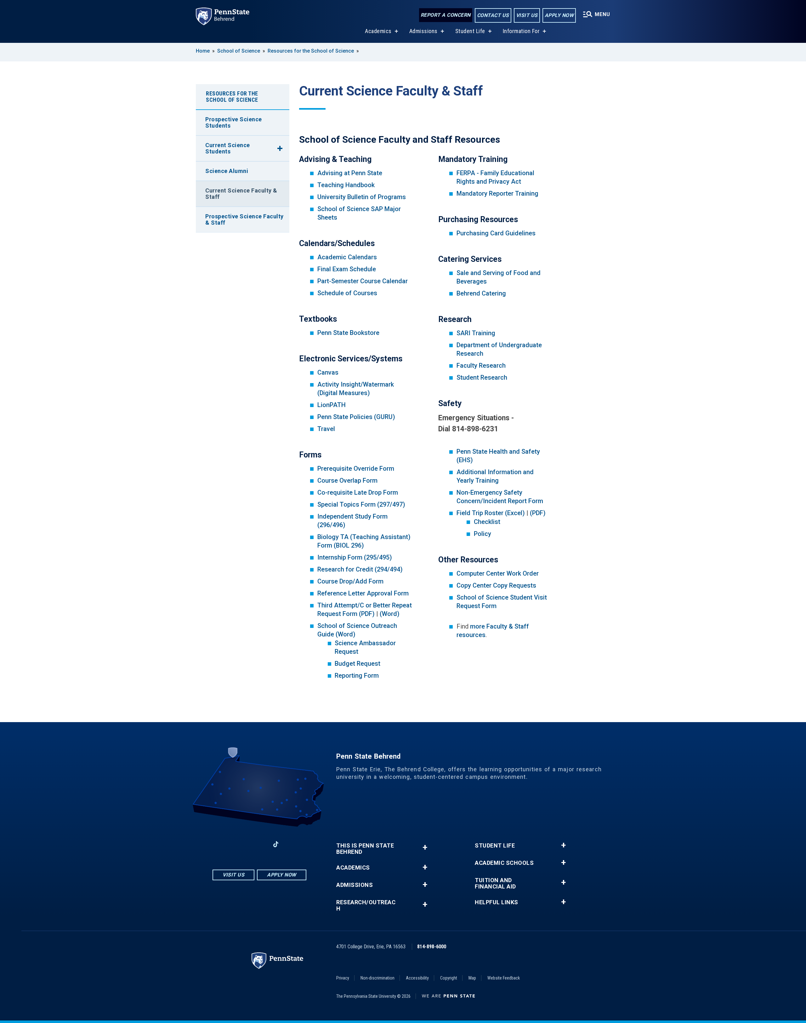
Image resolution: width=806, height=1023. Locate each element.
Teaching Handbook (346, 185)
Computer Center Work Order (498, 573)
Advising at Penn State (349, 173)
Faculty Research (481, 365)
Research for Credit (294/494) (360, 569)
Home (203, 51)
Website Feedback (503, 977)
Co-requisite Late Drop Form (357, 492)
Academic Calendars (347, 257)
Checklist (487, 522)
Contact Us (493, 15)
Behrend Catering (481, 293)
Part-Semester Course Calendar (362, 281)
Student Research (482, 377)
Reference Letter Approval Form (363, 593)
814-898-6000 (431, 947)
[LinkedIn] (259, 844)
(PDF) (538, 513)
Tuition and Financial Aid (495, 883)
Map (472, 977)
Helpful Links (496, 902)
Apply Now (559, 15)
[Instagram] (243, 844)
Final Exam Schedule (346, 269)
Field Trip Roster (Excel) (491, 513)
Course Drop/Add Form (350, 581)
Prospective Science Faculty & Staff (244, 219)
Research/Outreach (365, 905)
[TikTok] (276, 844)
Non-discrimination (377, 977)
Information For (521, 31)
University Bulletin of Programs (361, 197)
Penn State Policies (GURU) (356, 417)
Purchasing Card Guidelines (496, 233)
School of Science (238, 51)
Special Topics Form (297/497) (361, 504)
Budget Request (357, 663)
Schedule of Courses (347, 293)
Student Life (470, 31)
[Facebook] (226, 844)
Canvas (327, 372)
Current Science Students (227, 148)
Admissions (423, 31)
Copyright (448, 977)
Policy (482, 533)
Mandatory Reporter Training (497, 193)
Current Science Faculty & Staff (241, 193)
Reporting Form (357, 675)
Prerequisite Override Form (355, 468)
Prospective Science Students (233, 122)
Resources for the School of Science (311, 51)
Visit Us (527, 15)
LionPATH (331, 405)
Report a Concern (446, 15)
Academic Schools (504, 863)
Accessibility (417, 977)
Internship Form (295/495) (354, 557)
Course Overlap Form (347, 480)
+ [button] (425, 847)
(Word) (390, 614)
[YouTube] (292, 844)
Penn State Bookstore (348, 332)
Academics (378, 31)
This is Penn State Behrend (365, 848)
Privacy (342, 977)
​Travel (326, 429)
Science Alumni (226, 171)
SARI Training (476, 333)
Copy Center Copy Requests (496, 585)
